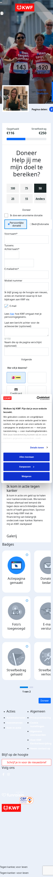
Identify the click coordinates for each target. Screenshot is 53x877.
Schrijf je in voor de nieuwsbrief (26, 762)
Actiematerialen (15, 717)
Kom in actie (13, 727)
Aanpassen (25, 466)
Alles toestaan (26, 457)
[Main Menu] (1, 2)
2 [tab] (31, 687)
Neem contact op (40, 748)
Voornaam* (11, 233)
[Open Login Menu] (2, 13)
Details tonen (37, 447)
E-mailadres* (11, 268)
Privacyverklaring (40, 717)
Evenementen (14, 722)
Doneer (44, 700)
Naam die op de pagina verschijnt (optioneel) (23, 344)
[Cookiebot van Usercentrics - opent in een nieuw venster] (37, 398)
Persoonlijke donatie (17, 224)
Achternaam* (11, 249)
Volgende (26, 359)
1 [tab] (24, 687)
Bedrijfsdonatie (40, 224)
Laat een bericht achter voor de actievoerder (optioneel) (21, 324)
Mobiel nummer (13, 280)
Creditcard (16, 393)
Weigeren (26, 476)
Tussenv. (9, 245)
